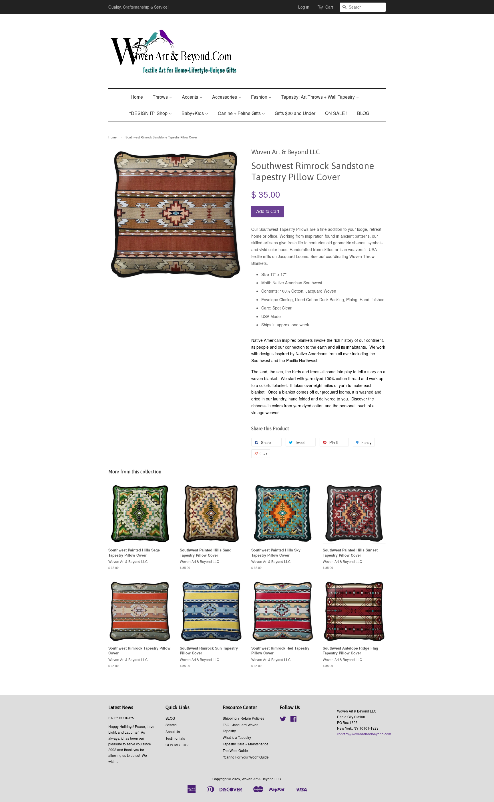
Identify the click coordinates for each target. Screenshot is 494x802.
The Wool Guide (235, 750)
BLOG (363, 113)
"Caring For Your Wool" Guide (246, 757)
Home (137, 97)
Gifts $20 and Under (295, 113)
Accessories (225, 97)
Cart (329, 7)
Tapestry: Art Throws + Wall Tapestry (318, 97)
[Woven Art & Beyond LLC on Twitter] (283, 719)
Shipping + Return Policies (243, 718)
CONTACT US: (177, 744)
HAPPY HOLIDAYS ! (122, 718)
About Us (173, 731)
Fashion (259, 97)
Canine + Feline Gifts (240, 113)
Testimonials (175, 738)
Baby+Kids (193, 113)
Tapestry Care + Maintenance (245, 743)
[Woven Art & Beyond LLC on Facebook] (293, 719)
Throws (161, 97)
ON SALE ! (336, 113)
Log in (303, 7)
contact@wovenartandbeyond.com (364, 733)
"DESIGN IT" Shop (149, 113)
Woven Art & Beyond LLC (261, 778)
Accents (190, 97)
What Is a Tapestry (237, 737)
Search (171, 724)
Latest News (120, 707)
